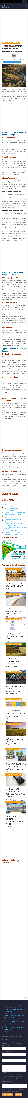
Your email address (8, 1051)
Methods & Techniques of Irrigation (14, 506)
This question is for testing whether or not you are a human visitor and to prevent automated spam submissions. (13, 1082)
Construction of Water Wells (11, 530)
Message (5, 1064)
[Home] (5, 6)
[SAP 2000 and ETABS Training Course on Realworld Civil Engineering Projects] (14, 550)
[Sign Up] (26, 1)
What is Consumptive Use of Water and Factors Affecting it (16, 766)
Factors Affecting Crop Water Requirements (14, 741)
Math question (7, 1081)
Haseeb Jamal (7, 60)
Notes (12, 61)
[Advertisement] (14, 25)
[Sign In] (23, 1)
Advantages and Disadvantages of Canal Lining (14, 611)
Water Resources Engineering (11, 42)
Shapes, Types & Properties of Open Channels (15, 636)
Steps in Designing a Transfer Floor (13, 1005)
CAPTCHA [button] (5, 1073)
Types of (18, 61)
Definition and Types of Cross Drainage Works (15, 586)
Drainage (6, 61)
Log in (5, 1039)
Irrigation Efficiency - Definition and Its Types (16, 716)
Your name (5, 1045)
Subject (4, 1058)
